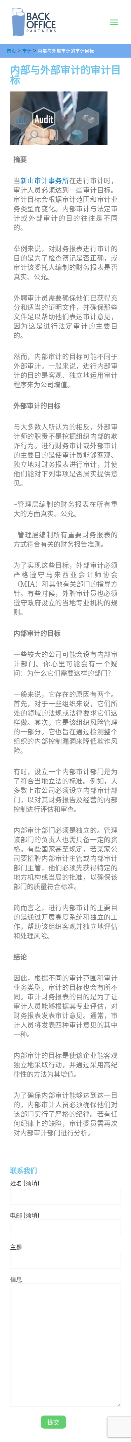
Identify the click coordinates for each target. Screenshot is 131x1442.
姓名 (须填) (24, 1183)
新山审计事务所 (44, 180)
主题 (16, 1247)
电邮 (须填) (24, 1215)
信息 (16, 1279)
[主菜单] (113, 22)
